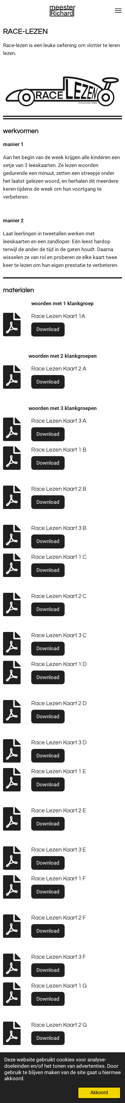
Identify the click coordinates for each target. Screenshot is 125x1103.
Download (47, 329)
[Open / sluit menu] (118, 10)
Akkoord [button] (99, 1092)
